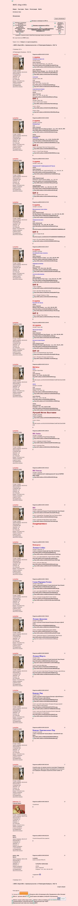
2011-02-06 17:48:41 (44, 579)
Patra (14, 835)
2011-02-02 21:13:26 (44, 54)
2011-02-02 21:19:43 (44, 322)
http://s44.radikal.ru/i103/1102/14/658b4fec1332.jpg (45, 309)
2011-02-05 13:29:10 (44, 430)
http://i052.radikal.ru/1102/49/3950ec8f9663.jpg (44, 399)
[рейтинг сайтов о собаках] (40, 899)
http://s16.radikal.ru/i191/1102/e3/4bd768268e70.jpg (45, 672)
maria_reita (16, 855)
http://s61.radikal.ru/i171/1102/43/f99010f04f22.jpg (45, 181)
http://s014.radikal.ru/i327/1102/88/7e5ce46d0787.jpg (45, 65)
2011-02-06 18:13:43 (44, 764)
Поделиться (36, 54)
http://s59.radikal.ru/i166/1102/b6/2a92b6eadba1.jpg (45, 564)
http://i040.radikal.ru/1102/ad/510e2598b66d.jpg (44, 552)
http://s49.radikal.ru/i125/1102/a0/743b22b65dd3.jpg (45, 408)
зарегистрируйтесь (32, 41)
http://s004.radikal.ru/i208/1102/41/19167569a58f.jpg (45, 592)
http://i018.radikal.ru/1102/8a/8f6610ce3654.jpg (44, 336)
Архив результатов (30, 45)
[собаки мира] (22, 899)
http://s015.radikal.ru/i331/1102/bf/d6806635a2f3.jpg (45, 699)
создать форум (61, 886)
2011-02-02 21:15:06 (44, 118)
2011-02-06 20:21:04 (44, 835)
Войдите (23, 41)
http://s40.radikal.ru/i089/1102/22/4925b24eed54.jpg (45, 391)
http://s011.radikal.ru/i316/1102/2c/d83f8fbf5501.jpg (45, 666)
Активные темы (17, 11)
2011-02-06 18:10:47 (44, 690)
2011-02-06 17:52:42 (44, 616)
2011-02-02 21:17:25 (44, 202)
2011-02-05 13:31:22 (44, 467)
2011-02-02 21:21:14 (44, 364)
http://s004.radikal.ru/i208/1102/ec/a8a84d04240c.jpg (45, 215)
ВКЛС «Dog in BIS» (19, 45)
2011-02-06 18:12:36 (44, 727)
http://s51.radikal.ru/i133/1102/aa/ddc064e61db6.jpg (45, 598)
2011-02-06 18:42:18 (44, 801)
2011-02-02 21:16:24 (44, 158)
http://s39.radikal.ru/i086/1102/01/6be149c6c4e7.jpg (45, 661)
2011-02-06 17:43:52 (44, 542)
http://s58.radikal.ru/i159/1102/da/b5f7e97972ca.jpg (45, 707)
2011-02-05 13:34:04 (44, 504)
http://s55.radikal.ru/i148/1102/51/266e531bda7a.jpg (45, 140)
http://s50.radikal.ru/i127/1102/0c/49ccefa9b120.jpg (45, 558)
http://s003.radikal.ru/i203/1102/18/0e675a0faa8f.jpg (45, 188)
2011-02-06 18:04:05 (44, 653)
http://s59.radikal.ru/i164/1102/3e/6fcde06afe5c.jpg (45, 714)
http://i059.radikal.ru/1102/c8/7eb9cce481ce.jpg (44, 586)
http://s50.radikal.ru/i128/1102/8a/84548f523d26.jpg (45, 280)
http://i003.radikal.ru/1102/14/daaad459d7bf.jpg (44, 172)
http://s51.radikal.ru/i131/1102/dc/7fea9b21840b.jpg (45, 72)
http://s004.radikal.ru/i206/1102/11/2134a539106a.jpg (45, 130)
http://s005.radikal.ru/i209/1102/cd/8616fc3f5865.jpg (45, 269)
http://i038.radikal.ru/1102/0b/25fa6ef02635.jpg (44, 84)
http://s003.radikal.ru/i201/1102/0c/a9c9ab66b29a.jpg (45, 637)
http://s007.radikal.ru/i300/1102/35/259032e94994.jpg (45, 736)
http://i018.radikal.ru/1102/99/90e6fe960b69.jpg (44, 625)
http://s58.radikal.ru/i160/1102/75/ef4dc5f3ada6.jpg (45, 346)
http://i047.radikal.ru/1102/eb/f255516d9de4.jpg (44, 376)
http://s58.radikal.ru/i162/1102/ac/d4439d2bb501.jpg (45, 226)
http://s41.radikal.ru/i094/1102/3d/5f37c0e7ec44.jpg (45, 631)
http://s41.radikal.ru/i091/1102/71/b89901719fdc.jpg (45, 259)
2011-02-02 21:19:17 (44, 246)
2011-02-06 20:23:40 (44, 855)
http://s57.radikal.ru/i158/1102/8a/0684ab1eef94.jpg (45, 97)
